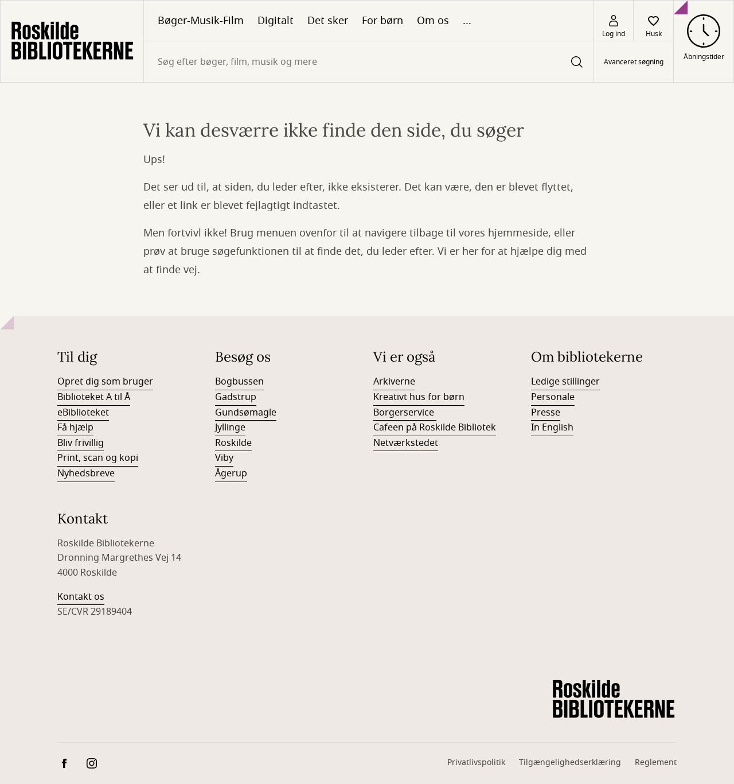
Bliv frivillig (80, 443)
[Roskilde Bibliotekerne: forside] (72, 41)
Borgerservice (404, 413)
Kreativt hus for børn (418, 397)
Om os (433, 20)
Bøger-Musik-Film (201, 20)
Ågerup (231, 473)
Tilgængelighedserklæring (570, 762)
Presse (545, 413)
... (467, 20)
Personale (553, 397)
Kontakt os (80, 597)
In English (552, 427)
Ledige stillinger (565, 382)
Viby (224, 458)
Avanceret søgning (633, 62)
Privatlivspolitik (476, 762)
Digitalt (275, 20)
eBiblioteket (83, 413)
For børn (382, 20)
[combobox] (368, 61)
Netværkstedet (405, 443)
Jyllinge (230, 427)
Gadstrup (235, 397)
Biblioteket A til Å (93, 397)
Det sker (327, 20)
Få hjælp (75, 427)
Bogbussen (239, 382)
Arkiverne (394, 382)
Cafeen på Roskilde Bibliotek (434, 427)
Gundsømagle (245, 413)
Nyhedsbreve (86, 473)
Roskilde (233, 443)
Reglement (656, 762)
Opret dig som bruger (105, 382)
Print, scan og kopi (97, 458)
